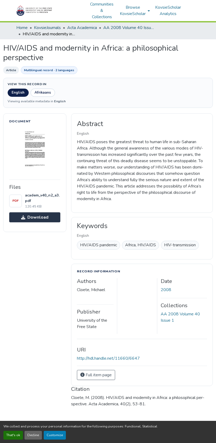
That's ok (13, 435)
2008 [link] (166, 290)
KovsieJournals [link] (47, 28)
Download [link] (37, 217)
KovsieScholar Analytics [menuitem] (168, 10)
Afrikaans (43, 92)
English (18, 92)
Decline (33, 435)
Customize (55, 435)
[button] (50, 10)
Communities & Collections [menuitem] (102, 10)
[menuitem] (134, 10)
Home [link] (22, 28)
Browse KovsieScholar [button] (133, 10)
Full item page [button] (98, 375)
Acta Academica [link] (82, 28)
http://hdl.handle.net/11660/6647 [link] (108, 358)
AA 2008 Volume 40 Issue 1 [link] (129, 28)
